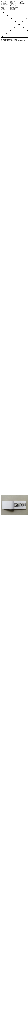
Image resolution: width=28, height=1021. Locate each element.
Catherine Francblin (3, 3)
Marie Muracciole (13, 3)
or (19, 6)
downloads (22, 3)
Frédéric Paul (13, 4)
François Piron (14, 6)
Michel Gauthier (3, 6)
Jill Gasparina (4, 4)
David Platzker (14, 7)
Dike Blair (3, 1)
